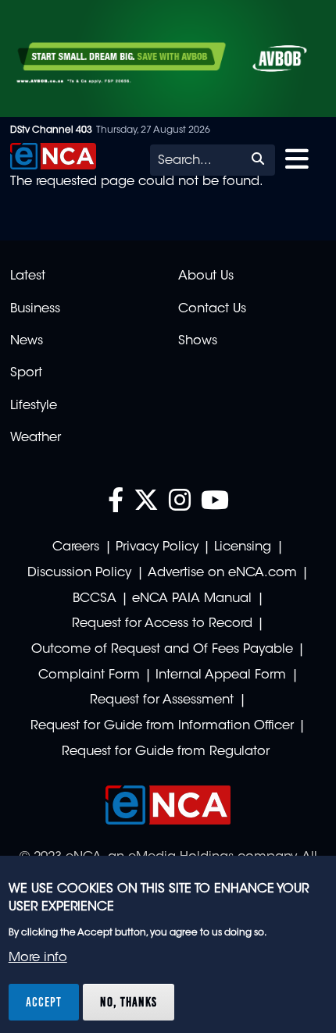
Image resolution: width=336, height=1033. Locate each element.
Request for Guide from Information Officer (162, 726)
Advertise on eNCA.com (222, 573)
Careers (75, 547)
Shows (197, 341)
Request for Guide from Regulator (166, 752)
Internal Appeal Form (220, 675)
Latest (27, 276)
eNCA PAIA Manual (192, 599)
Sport (26, 373)
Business (35, 309)
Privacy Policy (157, 547)
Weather (35, 438)
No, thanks (128, 1002)
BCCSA (94, 599)
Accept (44, 1002)
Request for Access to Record (162, 624)
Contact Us (212, 309)
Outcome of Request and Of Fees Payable (162, 649)
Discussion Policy (79, 573)
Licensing (242, 547)
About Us (206, 276)
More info (38, 958)
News (26, 341)
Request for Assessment (162, 700)
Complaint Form (89, 675)
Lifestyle (33, 406)
